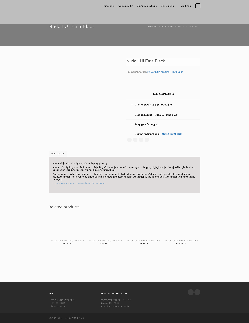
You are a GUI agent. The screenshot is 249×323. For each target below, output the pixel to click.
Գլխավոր (153, 27)
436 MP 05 (68, 243)
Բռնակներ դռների (158, 71)
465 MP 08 (181, 243)
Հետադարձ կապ (74, 318)
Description (58, 153)
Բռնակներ (167, 27)
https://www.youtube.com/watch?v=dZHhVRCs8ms (79, 183)
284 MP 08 (143, 243)
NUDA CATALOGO (172, 133)
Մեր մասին (55, 318)
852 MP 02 (105, 243)
